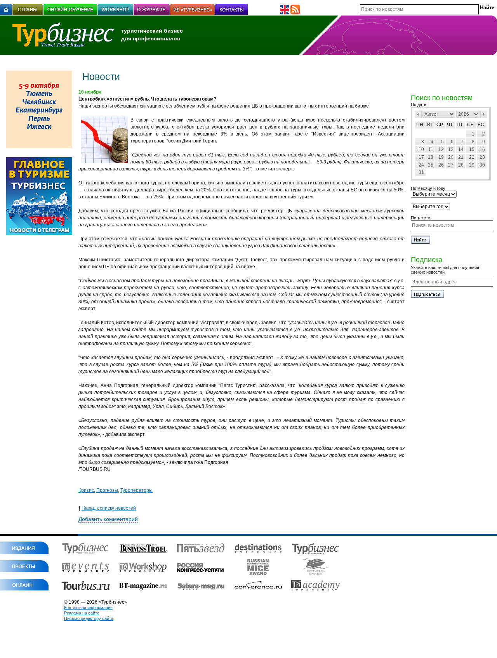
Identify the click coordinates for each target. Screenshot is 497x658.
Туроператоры (136, 490)
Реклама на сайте (81, 613)
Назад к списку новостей (109, 508)
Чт (450, 124)
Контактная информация (88, 607)
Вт (430, 124)
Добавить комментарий (108, 519)
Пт (460, 124)
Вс (481, 124)
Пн (419, 124)
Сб (470, 124)
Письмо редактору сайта (88, 618)
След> (483, 114)
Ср (439, 124)
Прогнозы (107, 490)
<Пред (418, 114)
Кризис (86, 490)
